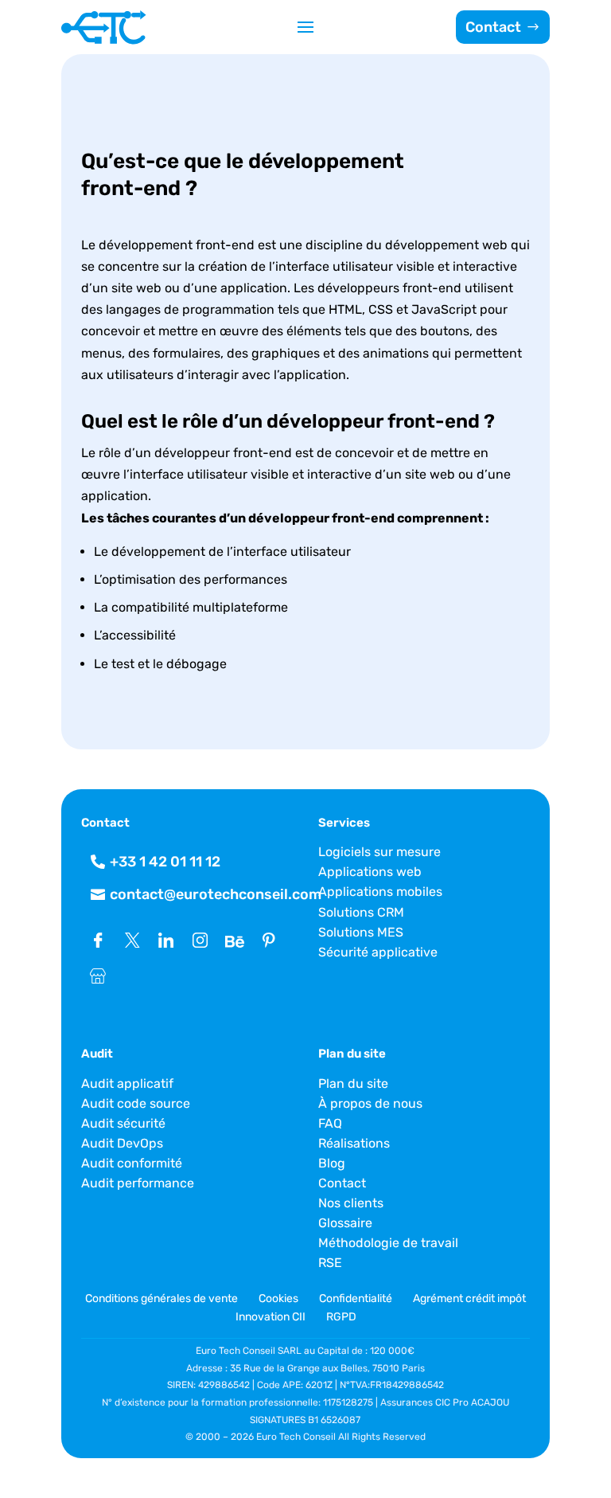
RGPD (341, 1317)
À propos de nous (370, 1103)
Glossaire (345, 1222)
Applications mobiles (380, 891)
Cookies (278, 1298)
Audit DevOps (122, 1143)
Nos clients (350, 1203)
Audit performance (137, 1183)
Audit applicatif (127, 1083)
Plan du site (353, 1083)
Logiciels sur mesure (379, 851)
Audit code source (135, 1103)
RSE (330, 1262)
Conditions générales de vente (162, 1298)
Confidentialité (355, 1298)
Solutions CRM (361, 912)
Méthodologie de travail (388, 1242)
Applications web (370, 871)
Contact (493, 27)
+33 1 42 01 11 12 (165, 861)
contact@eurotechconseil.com (215, 894)
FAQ (330, 1123)
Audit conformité (131, 1163)
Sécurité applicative (378, 952)
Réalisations (354, 1143)
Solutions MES (360, 932)
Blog (331, 1163)
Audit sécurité (123, 1123)
